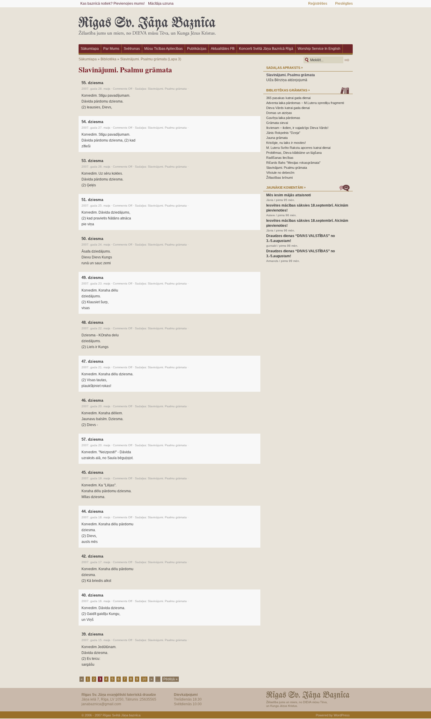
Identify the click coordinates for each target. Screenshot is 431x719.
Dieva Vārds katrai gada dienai (288, 108)
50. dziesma (92, 238)
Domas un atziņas (279, 113)
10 (144, 679)
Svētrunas (132, 49)
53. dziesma (92, 161)
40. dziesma (92, 595)
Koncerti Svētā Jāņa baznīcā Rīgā (266, 49)
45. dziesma (92, 472)
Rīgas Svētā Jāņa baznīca (121, 715)
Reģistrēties (317, 3)
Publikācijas (196, 49)
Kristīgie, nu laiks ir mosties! (286, 142)
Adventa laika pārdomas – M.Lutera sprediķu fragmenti (305, 103)
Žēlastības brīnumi (279, 177)
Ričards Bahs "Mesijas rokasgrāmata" (293, 162)
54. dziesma (92, 122)
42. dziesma (92, 556)
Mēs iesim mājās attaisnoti (288, 195)
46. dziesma (92, 400)
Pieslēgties (344, 3)
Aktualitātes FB (223, 49)
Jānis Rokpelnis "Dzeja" (283, 132)
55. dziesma (92, 83)
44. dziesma (92, 511)
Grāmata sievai (277, 123)
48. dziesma (92, 322)
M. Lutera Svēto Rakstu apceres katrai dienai (298, 147)
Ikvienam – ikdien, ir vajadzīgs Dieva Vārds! (297, 128)
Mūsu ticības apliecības (163, 49)
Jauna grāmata (277, 137)
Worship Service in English (319, 49)
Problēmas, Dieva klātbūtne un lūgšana (294, 152)
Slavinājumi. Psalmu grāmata (143, 59)
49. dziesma (92, 277)
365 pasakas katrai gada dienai (288, 98)
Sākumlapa (90, 49)
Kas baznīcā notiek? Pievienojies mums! (112, 3)
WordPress (342, 715)
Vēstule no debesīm (280, 172)
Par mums (111, 49)
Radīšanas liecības (279, 157)
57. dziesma (92, 439)
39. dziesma (92, 634)
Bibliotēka (108, 59)
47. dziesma (92, 361)
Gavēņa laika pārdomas (283, 118)
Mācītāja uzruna (161, 3)
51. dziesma (92, 199)
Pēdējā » (170, 679)
